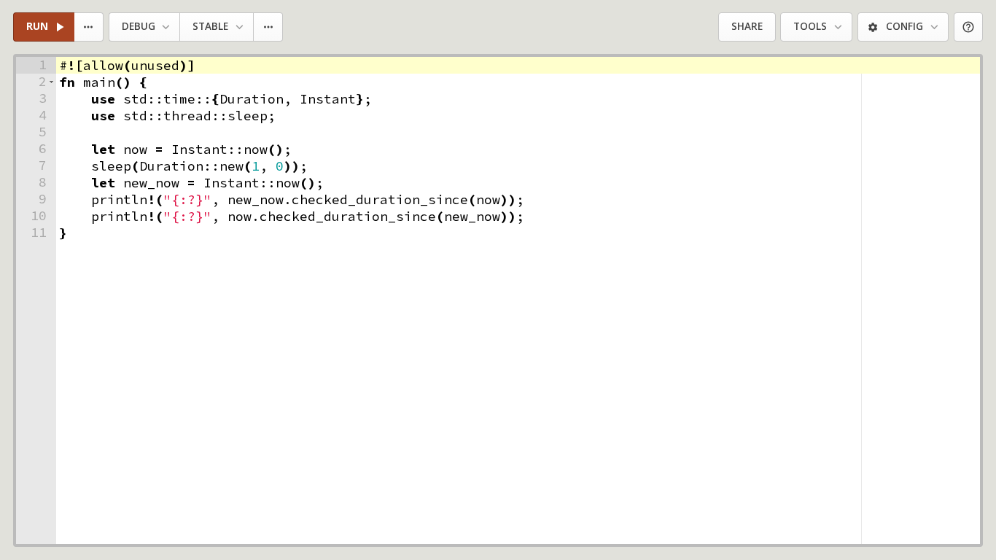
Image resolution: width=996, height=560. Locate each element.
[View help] (969, 27)
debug (138, 26)
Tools (810, 26)
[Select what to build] (89, 27)
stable (210, 26)
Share (747, 26)
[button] (51, 82)
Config (904, 26)
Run (37, 26)
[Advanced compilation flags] (269, 27)
